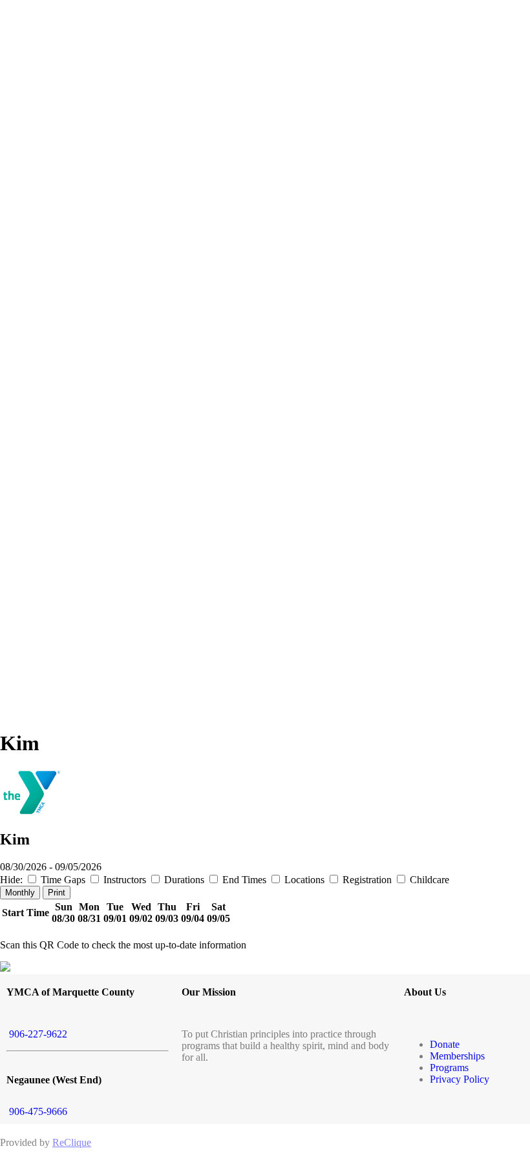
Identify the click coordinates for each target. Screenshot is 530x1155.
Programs (449, 1067)
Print (56, 892)
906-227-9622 (36, 1033)
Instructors (125, 879)
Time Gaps (63, 879)
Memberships (457, 1055)
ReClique (71, 1142)
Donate (445, 1044)
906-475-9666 (36, 1111)
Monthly (20, 892)
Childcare (428, 879)
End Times (244, 879)
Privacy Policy (459, 1079)
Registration (367, 879)
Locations (304, 879)
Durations (184, 879)
